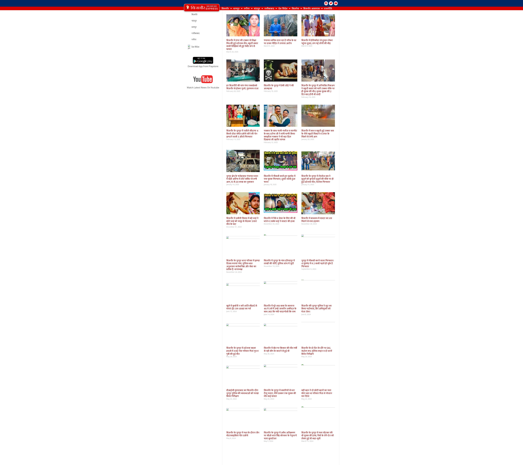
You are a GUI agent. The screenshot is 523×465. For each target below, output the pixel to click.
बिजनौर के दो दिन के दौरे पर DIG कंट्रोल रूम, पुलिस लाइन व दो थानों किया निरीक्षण (316, 351)
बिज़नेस (295, 8)
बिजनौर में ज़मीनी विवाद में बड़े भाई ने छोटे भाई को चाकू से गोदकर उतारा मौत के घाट (242, 221)
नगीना (247, 8)
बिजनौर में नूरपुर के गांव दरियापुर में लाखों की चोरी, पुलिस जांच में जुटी (279, 262)
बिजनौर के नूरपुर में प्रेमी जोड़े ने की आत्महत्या (279, 87)
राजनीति (328, 8)
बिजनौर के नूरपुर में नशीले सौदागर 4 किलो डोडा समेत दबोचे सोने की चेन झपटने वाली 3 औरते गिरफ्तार (242, 134)
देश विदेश (283, 8)
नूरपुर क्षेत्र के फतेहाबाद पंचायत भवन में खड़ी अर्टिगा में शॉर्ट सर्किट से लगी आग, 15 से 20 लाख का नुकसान (242, 179)
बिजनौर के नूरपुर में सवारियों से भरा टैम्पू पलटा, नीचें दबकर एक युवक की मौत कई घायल (280, 393)
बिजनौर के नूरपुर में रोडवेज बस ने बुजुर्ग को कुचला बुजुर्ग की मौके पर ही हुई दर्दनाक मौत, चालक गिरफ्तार (317, 179)
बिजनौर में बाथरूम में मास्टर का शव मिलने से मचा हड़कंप (316, 219)
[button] (201, 7)
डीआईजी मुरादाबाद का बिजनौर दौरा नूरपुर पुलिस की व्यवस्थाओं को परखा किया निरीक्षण (242, 393)
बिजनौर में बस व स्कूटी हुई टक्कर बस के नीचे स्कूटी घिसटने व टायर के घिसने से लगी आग (317, 134)
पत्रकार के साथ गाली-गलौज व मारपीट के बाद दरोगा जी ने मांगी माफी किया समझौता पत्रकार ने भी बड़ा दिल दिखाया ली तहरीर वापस (280, 135)
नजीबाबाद (269, 8)
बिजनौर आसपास (311, 8)
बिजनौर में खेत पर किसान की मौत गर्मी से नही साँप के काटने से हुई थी (280, 349)
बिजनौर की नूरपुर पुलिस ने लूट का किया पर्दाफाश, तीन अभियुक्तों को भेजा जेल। (316, 309)
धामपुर (236, 8)
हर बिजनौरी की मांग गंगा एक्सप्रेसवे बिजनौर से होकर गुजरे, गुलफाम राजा (242, 87)
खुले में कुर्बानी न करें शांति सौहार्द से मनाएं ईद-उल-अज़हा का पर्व (241, 307)
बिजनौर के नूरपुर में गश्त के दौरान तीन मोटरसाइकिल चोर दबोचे (242, 434)
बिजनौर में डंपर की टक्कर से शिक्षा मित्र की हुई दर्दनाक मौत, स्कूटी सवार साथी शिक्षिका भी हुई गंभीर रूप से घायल (242, 44)
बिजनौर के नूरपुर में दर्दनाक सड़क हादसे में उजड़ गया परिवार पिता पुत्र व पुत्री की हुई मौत (242, 351)
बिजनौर (225, 8)
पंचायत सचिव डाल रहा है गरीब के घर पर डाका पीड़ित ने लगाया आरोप (280, 41)
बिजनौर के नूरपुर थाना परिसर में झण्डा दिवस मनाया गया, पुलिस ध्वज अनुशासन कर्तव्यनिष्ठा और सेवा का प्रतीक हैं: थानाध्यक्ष (243, 265)
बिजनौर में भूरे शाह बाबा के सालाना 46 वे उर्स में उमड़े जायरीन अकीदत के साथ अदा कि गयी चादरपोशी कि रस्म (280, 309)
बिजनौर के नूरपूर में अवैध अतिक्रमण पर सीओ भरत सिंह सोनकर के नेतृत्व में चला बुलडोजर (280, 436)
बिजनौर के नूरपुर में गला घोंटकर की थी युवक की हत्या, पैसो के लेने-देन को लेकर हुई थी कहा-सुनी (317, 436)
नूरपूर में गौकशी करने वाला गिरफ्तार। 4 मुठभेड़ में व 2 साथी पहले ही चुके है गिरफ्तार (317, 264)
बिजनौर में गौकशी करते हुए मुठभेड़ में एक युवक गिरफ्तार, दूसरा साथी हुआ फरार (279, 179)
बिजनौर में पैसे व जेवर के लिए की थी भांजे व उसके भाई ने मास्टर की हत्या (279, 219)
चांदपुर (257, 8)
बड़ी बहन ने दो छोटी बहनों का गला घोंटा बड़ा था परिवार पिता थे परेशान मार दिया (316, 393)
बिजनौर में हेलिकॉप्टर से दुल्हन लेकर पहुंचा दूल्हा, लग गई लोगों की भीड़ (317, 41)
